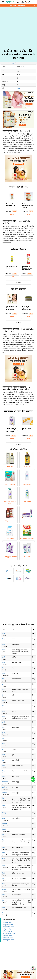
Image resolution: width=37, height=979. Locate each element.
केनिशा (3, 711)
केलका (3, 644)
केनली (3, 684)
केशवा (3, 866)
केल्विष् (3, 662)
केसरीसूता (4, 793)
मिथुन (18, 88)
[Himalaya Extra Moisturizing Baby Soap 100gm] (12, 420)
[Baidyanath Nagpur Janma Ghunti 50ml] (28, 259)
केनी (3, 749)
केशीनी (3, 900)
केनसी (3, 728)
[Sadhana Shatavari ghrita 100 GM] (28, 196)
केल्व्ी (4, 668)
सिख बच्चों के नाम (7, 935)
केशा (3, 834)
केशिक (3, 884)
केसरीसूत (4, 787)
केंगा (3, 695)
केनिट (3, 717)
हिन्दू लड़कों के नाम (8, 925)
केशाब (3, 840)
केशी (3, 878)
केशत (3, 853)
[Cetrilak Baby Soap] (28, 420)
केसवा (3, 805)
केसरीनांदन (5, 782)
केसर (3, 771)
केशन (3, 847)
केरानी (3, 760)
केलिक (3, 650)
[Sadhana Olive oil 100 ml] (12, 259)
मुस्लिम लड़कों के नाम (8, 931)
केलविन (4, 657)
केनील (3, 706)
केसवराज (4, 824)
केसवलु (4, 813)
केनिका (4, 700)
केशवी (3, 873)
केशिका (4, 889)
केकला (3, 639)
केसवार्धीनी (4, 829)
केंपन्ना (3, 673)
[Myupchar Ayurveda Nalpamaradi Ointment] (28, 298)
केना (3, 679)
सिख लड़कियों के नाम (8, 940)
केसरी (3, 776)
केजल (3, 633)
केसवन (4, 818)
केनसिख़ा (4, 733)
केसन (3, 766)
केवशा (3, 755)
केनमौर (4, 722)
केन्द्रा (3, 690)
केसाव (3, 798)
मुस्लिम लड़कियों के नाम (9, 933)
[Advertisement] (18, 26)
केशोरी (3, 907)
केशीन (3, 895)
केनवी (3, 744)
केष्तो (3, 913)
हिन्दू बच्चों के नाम (7, 922)
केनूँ (3, 738)
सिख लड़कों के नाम (8, 938)
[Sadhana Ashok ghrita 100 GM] (12, 196)
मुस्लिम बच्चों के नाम (8, 929)
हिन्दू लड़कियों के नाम (8, 927)
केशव (3, 858)
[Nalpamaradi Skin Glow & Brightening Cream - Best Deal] (12, 298)
